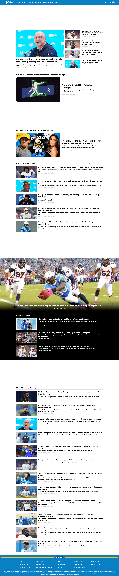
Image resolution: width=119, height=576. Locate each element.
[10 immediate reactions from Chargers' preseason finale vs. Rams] (59, 505)
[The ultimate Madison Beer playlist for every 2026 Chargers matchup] (59, 145)
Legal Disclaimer (24, 567)
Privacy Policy (62, 564)
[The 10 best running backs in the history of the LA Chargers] (59, 337)
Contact (60, 561)
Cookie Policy (95, 564)
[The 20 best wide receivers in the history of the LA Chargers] (59, 351)
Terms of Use (78, 564)
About (21, 561)
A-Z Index (61, 567)
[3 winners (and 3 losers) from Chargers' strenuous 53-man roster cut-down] (84, 44)
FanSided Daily (24, 564)
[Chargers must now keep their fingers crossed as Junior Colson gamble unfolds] (84, 34)
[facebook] (105, 2)
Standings (38, 2)
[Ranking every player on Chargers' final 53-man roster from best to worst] (84, 54)
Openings (39, 561)
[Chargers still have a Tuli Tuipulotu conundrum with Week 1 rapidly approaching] (59, 226)
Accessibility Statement (44, 567)
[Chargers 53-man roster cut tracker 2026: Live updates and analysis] (59, 464)
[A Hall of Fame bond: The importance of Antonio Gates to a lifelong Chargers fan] (59, 284)
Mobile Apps (95, 561)
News (18, 2)
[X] (109, 2)
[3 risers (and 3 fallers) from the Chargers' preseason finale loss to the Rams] (59, 451)
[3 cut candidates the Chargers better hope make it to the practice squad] (59, 424)
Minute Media (10, 571)
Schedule (30, 2)
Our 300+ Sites (78, 561)
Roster (45, 2)
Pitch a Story (40, 564)
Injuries (50, 2)
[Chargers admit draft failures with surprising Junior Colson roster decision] (59, 172)
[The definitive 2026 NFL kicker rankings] (59, 89)
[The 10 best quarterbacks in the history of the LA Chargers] (59, 324)
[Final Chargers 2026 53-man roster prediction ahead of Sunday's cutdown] (59, 437)
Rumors (24, 2)
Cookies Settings (79, 567)
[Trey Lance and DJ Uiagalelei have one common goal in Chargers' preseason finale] (59, 519)
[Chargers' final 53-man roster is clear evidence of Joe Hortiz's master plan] (84, 64)
